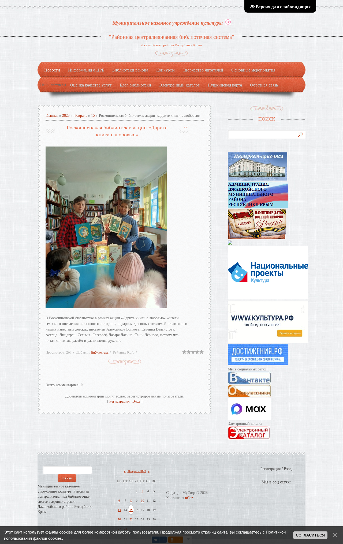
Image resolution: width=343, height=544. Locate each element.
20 (119, 519)
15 (93, 115)
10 (142, 500)
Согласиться (310, 535)
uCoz (189, 497)
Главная (52, 115)
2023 (66, 115)
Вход (136, 401)
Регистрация (119, 401)
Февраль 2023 (137, 471)
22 (131, 519)
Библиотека (100, 352)
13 (119, 510)
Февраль (80, 115)
